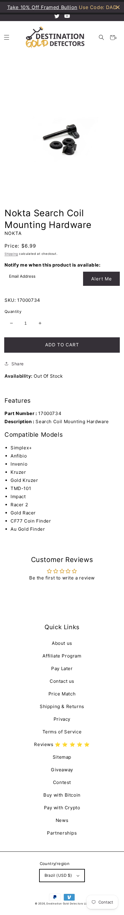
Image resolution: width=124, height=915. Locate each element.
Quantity (13, 311)
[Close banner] (117, 7)
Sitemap (62, 757)
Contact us (62, 681)
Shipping (11, 253)
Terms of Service (62, 732)
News (62, 820)
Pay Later (62, 668)
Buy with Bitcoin (62, 795)
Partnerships (62, 833)
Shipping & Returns (62, 706)
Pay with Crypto (62, 807)
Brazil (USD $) (58, 875)
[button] (101, 37)
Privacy (62, 719)
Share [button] (17, 363)
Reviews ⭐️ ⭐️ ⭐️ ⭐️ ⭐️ (62, 744)
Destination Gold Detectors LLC (67, 903)
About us (62, 643)
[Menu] (6, 37)
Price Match (62, 694)
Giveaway (62, 770)
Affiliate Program (61, 656)
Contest (62, 782)
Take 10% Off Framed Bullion (42, 7)
